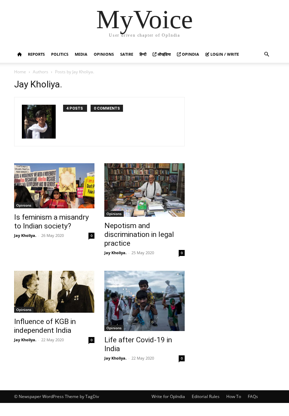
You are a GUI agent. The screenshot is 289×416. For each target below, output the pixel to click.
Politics (59, 54)
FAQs (253, 396)
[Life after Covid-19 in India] (144, 301)
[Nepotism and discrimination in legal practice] (144, 190)
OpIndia (190, 54)
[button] (266, 54)
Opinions (104, 54)
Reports (36, 54)
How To (233, 396)
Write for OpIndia (168, 396)
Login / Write (224, 54)
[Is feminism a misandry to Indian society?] (54, 185)
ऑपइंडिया (163, 54)
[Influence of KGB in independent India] (54, 291)
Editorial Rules (206, 396)
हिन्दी (143, 54)
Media (81, 54)
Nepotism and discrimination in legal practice (139, 234)
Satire (126, 54)
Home (20, 72)
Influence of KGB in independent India (45, 326)
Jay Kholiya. (25, 235)
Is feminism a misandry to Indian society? (51, 221)
